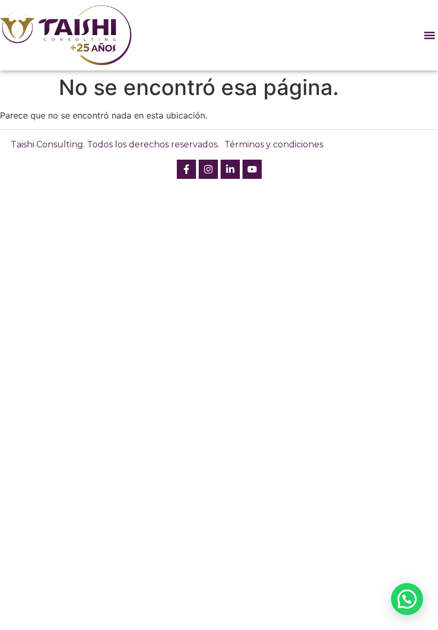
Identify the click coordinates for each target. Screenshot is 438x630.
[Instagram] (208, 169)
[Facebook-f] (186, 169)
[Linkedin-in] (230, 169)
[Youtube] (252, 169)
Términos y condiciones (273, 144)
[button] (429, 35)
